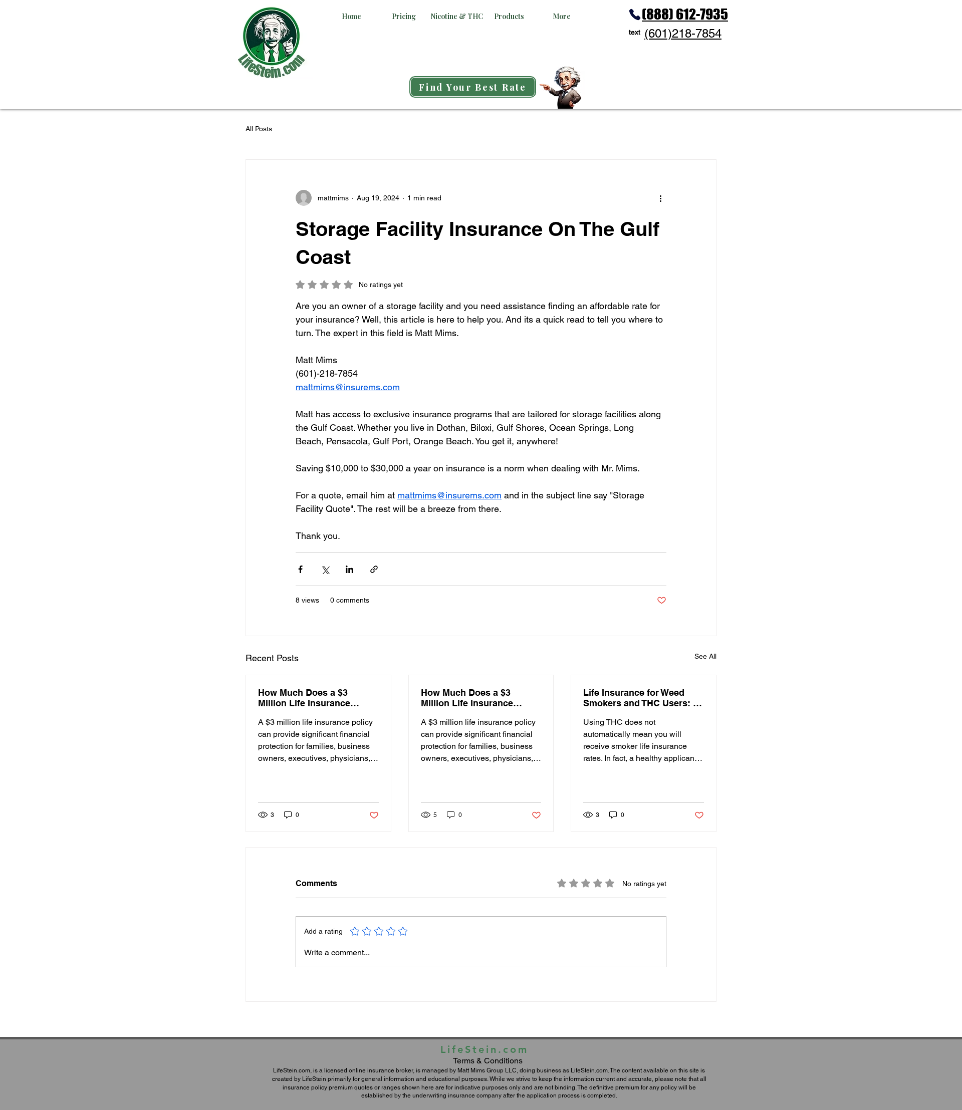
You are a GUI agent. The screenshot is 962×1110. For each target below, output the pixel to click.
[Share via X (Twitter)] (325, 569)
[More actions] (660, 198)
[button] (351, 16)
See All (705, 656)
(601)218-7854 (683, 33)
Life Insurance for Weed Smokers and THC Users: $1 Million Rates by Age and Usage (643, 697)
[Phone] (634, 14)
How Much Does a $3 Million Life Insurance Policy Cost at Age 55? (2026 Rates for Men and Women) (310, 697)
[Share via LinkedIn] (349, 569)
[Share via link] (374, 569)
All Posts (259, 129)
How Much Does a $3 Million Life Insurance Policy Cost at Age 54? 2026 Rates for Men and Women (481, 697)
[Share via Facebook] (300, 569)
